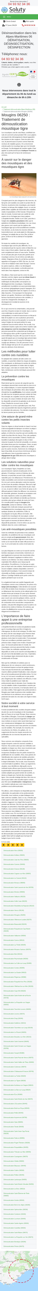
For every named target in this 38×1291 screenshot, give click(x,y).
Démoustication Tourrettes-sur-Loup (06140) (18, 1027)
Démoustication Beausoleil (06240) (15, 924)
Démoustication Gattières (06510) (15, 1023)
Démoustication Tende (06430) (14, 1126)
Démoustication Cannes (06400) (14, 864)
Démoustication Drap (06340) (13, 1018)
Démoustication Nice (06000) (13, 850)
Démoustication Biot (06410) (13, 954)
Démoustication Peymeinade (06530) (16, 958)
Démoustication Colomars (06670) (15, 1067)
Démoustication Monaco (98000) (14, 883)
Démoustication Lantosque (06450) (15, 1179)
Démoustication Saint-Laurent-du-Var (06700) (18, 887)
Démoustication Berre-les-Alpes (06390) (17, 1205)
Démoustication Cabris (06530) (14, 1170)
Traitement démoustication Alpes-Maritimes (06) (19, 109)
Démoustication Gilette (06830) (14, 1161)
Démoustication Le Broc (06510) (14, 1189)
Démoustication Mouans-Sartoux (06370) (17, 949)
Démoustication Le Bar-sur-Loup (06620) (17, 1090)
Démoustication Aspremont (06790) (15, 1117)
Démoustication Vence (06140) (14, 910)
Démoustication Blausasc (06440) (15, 1166)
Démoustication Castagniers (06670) (16, 1156)
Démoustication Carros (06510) (14, 940)
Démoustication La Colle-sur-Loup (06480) (18, 963)
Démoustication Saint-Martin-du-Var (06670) (18, 1099)
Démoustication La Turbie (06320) (15, 1076)
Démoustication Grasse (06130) (14, 869)
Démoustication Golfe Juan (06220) (15, 901)
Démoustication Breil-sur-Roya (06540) (16, 1108)
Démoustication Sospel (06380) (14, 1053)
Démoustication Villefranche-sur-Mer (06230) (18, 986)
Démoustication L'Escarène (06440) (15, 1103)
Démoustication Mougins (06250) (14, 915)
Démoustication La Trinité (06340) (15, 945)
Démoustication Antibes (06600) (14, 855)
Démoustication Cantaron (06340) (15, 1214)
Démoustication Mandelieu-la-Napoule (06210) (19, 906)
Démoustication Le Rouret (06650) (15, 1032)
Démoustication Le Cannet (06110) (15, 878)
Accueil (4, 107)
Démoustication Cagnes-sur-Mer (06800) (17, 873)
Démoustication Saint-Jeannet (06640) (16, 1041)
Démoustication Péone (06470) (14, 1246)
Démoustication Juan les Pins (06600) (16, 860)
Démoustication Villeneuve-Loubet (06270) (18, 919)
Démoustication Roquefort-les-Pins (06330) (18, 981)
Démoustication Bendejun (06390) (15, 1242)
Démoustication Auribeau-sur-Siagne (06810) (18, 1085)
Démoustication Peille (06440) (13, 1113)
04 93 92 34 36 (29, 25)
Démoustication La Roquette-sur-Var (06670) (18, 1237)
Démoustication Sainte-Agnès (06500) (16, 1223)
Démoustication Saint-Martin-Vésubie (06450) (19, 1184)
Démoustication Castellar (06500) (15, 1228)
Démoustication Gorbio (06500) (14, 1200)
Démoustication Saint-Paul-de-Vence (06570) (18, 1057)
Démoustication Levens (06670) (14, 1014)
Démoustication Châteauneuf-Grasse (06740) (19, 1071)
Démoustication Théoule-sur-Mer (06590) (17, 1152)
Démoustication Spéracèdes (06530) (16, 1209)
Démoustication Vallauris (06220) (14, 896)
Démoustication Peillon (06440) (14, 1175)
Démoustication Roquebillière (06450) (16, 1147)
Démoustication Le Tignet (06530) (15, 1080)
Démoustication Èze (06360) (13, 1094)
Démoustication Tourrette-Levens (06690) (17, 1009)
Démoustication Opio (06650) (13, 1122)
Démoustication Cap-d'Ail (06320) (15, 991)
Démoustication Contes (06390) (14, 968)
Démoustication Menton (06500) (14, 892)
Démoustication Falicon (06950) (14, 1138)
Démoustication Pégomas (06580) (15, 977)
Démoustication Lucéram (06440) (15, 1219)
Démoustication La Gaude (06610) (15, 972)
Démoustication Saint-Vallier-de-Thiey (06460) (19, 1062)
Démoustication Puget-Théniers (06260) (17, 1143)
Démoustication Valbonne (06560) (15, 935)
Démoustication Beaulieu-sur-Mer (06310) (17, 1037)
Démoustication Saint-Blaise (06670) (16, 1232)
